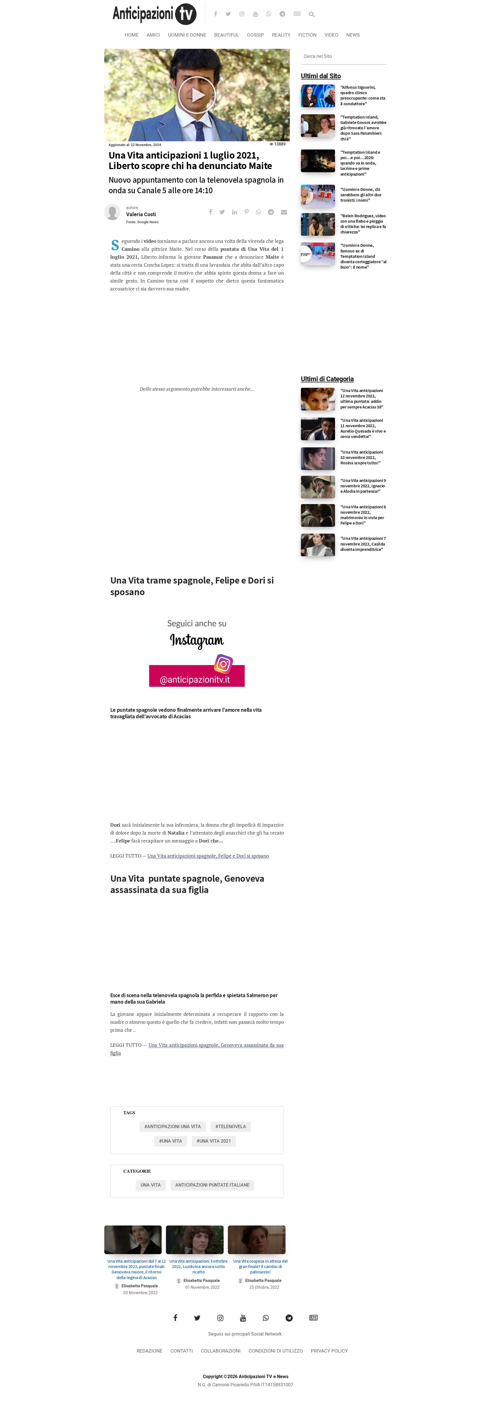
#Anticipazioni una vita (172, 1126)
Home (132, 35)
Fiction (307, 35)
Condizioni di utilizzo (276, 1351)
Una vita (151, 1185)
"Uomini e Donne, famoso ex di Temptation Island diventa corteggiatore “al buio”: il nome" (363, 256)
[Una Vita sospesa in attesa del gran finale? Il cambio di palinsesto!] (257, 1239)
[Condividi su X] (225, 212)
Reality (281, 35)
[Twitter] (232, 14)
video (331, 35)
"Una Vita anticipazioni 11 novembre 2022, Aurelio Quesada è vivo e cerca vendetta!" (363, 428)
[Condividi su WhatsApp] (262, 212)
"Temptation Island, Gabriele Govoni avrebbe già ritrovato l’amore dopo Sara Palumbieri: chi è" (363, 128)
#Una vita (170, 1141)
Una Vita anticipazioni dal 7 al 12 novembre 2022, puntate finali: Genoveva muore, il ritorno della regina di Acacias (136, 1269)
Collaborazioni (221, 1351)
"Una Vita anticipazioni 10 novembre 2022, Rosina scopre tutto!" (361, 457)
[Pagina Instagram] (197, 647)
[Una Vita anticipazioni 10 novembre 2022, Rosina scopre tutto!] (318, 458)
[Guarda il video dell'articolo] (197, 95)
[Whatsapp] (272, 14)
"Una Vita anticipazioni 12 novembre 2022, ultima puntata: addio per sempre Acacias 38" (361, 399)
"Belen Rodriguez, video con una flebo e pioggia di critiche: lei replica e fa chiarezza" (363, 224)
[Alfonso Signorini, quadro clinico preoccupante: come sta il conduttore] (318, 95)
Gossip (255, 35)
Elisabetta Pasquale (140, 1286)
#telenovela (230, 1126)
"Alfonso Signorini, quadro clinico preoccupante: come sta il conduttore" (362, 95)
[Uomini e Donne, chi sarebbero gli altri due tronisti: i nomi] (318, 195)
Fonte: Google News (142, 222)
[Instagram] (246, 14)
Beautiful (226, 35)
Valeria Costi (141, 214)
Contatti (181, 1351)
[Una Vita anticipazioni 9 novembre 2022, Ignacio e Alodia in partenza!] (318, 486)
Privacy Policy (329, 1351)
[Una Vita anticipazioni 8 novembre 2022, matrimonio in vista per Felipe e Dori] (318, 515)
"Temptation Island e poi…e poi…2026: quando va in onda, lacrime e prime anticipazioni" (360, 163)
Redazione (150, 1351)
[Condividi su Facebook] (214, 212)
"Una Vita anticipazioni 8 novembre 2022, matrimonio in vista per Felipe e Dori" (363, 515)
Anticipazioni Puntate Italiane (212, 1185)
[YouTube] (259, 14)
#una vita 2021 (214, 1141)
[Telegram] (286, 14)
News (353, 35)
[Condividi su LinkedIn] (238, 212)
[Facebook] (219, 14)
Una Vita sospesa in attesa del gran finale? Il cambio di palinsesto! (260, 1266)
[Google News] (301, 14)
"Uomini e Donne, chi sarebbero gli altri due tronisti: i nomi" (360, 194)
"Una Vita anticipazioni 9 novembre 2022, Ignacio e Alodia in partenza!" (363, 485)
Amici (153, 35)
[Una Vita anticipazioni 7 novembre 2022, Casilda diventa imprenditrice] (318, 545)
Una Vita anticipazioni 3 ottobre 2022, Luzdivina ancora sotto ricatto (198, 1266)
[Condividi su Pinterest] (250, 212)
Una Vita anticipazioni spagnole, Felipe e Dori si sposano (208, 855)
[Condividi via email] (287, 212)
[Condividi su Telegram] (274, 212)
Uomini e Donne (187, 35)
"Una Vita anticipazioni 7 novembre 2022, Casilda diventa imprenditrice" (363, 543)
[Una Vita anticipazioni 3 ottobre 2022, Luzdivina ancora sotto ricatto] (195, 1239)
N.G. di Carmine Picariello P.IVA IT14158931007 (245, 1384)
